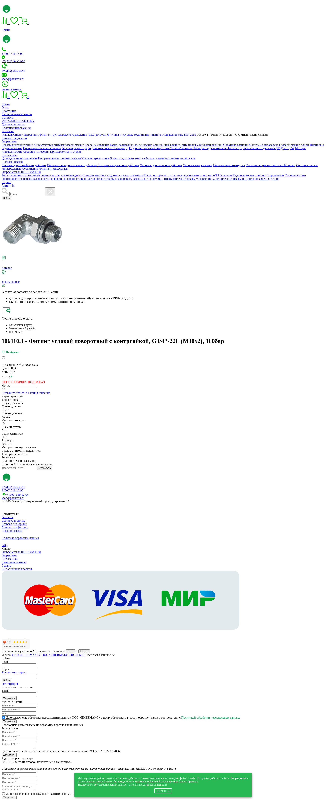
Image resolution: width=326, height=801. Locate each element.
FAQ (5, 545)
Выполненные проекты (17, 114)
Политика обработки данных (20, 538)
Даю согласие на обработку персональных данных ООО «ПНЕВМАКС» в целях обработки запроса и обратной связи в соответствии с (123, 717)
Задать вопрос (11, 281)
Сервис (6, 182)
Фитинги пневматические (162, 158)
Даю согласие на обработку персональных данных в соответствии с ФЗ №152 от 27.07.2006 (61, 751)
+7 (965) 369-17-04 (13, 61)
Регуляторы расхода (74, 148)
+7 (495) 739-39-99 (13, 487)
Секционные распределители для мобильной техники (187, 144)
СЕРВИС (8, 117)
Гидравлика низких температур (108, 148)
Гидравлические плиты (294, 144)
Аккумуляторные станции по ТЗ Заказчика (204, 175)
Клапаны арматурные (95, 158)
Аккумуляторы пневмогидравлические (59, 144)
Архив (77, 151)
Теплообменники (181, 148)
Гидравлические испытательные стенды (27, 178)
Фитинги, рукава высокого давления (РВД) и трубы (260, 148)
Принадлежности (61, 151)
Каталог (7, 267)
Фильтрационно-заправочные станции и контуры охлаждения (42, 175)
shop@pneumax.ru (13, 79)
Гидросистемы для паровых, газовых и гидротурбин (129, 178)
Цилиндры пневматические (19, 158)
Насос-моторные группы (160, 175)
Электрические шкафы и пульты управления (241, 178)
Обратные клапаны (235, 144)
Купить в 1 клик (25, 392)
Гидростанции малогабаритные (149, 148)
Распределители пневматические (59, 158)
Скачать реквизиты (18, 507)
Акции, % (8, 185)
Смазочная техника (14, 562)
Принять (163, 790)
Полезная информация (16, 127)
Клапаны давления (97, 144)
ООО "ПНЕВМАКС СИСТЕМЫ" (64, 654)
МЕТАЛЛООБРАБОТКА (18, 121)
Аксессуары (187, 158)
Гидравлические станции (249, 175)
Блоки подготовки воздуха (127, 158)
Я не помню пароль (14, 672)
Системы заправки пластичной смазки (270, 165)
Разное (274, 178)
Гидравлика (9, 141)
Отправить (45, 468)
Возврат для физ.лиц (15, 527)
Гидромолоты (275, 175)
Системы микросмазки (197, 165)
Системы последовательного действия (72, 165)
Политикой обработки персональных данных (210, 717)
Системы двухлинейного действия (24, 165)
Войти (6, 30)
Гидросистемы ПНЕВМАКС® (21, 172)
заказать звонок (12, 89)
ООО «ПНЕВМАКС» (26, 654)
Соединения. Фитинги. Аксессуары (45, 168)
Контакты (8, 131)
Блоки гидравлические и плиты (74, 178)
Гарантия (7, 517)
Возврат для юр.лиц (14, 524)
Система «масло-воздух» (229, 165)
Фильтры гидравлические (210, 148)
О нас (5, 107)
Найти (6, 198)
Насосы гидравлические (17, 144)
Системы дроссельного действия (161, 165)
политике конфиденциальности (149, 784)
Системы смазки (12, 161)
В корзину (8, 392)
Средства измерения (36, 151)
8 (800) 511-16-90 (12, 53)
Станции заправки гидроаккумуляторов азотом (112, 175)
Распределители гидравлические (131, 144)
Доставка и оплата (13, 124)
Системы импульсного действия (118, 165)
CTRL (71, 651)
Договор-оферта (12, 530)
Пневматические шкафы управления (187, 178)
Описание (43, 392)
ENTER (84, 651)
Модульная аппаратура (263, 144)
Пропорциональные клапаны (42, 148)
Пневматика (9, 155)
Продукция (9, 110)
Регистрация (10, 683)
